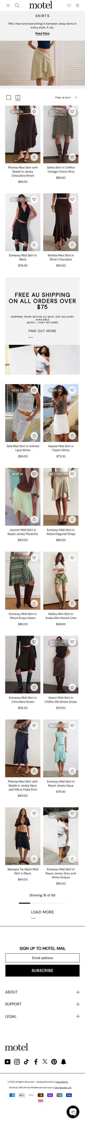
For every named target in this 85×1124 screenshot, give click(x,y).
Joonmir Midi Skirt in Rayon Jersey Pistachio (23, 532)
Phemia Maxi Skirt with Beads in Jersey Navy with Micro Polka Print (23, 785)
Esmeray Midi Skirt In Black (23, 257)
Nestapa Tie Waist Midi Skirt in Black (23, 871)
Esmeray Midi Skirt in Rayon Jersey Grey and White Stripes (61, 873)
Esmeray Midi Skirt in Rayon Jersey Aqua (61, 783)
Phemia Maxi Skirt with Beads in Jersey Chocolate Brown (23, 172)
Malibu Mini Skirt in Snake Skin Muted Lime (61, 616)
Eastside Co (62, 1081)
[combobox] (17, 5)
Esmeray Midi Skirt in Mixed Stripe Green (23, 616)
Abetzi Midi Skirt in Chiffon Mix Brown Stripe (61, 700)
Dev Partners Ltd (63, 1087)
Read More (42, 33)
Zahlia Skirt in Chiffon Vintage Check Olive (61, 169)
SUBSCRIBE (42, 970)
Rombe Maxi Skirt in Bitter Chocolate (61, 257)
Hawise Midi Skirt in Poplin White (61, 448)
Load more (42, 912)
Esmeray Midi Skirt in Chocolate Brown (23, 700)
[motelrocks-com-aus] (41, 5)
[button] (34, 112)
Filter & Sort (63, 97)
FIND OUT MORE (42, 331)
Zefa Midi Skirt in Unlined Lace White (23, 448)
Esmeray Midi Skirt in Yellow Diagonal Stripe (61, 532)
